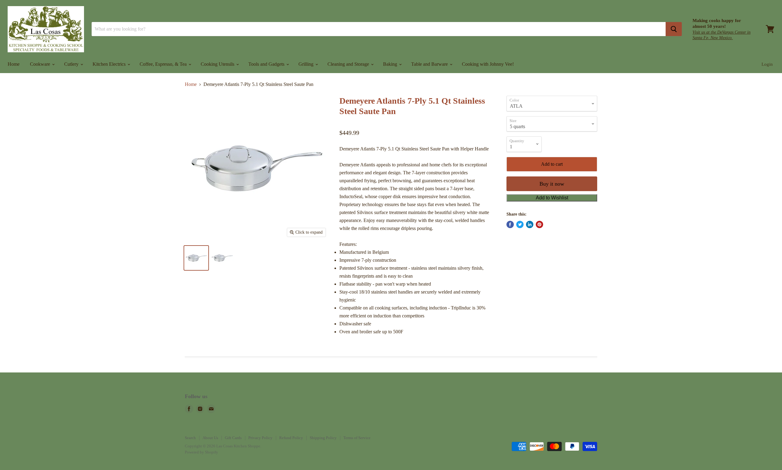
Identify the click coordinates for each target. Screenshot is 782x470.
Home (14, 64)
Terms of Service (357, 437)
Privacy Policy (260, 437)
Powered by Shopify (201, 452)
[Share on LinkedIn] (529, 224)
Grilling (306, 64)
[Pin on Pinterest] (539, 224)
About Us (210, 437)
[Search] (674, 29)
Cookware (40, 64)
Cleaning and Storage (348, 64)
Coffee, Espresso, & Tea (164, 64)
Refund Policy (291, 437)
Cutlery (72, 64)
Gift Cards (233, 437)
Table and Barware (430, 64)
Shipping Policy (323, 437)
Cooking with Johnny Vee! (488, 64)
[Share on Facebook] (510, 224)
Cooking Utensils (218, 64)
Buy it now (551, 184)
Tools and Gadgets (267, 64)
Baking (390, 64)
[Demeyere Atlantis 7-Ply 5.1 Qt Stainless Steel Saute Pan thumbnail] (196, 258)
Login (767, 64)
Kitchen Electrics (110, 64)
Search (190, 437)
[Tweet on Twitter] (520, 224)
